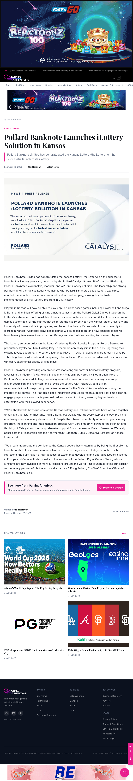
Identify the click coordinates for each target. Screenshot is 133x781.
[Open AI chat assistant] (124, 772)
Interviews (42, 696)
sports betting (64, 85)
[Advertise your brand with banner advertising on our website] (66, 772)
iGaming (49, 85)
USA (39, 710)
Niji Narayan (34, 167)
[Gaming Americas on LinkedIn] (13, 713)
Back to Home (14, 119)
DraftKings (92, 85)
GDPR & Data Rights (113, 728)
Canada (74, 700)
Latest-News (35, 85)
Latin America (77, 696)
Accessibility (109, 733)
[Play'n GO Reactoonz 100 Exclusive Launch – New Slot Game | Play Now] (66, 100)
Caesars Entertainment (112, 85)
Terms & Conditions (113, 724)
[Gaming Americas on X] (20, 713)
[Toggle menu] (126, 78)
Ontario (78, 85)
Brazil (9, 85)
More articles (122, 511)
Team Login (109, 738)
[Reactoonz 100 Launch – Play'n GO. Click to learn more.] (66, 34)
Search (106, 705)
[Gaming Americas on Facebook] (6, 713)
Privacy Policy (110, 719)
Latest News (53, 167)
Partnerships (43, 700)
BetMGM (20, 85)
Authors (107, 700)
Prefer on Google (113, 487)
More (124, 533)
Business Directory (46, 715)
